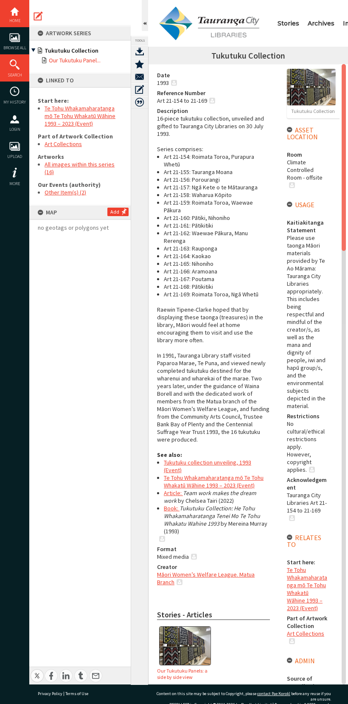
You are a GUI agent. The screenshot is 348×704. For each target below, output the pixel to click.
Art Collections (63, 144)
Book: (172, 508)
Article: (173, 493)
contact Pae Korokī (273, 693)
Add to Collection (139, 64)
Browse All (14, 48)
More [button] (14, 183)
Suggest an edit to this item (38, 16)
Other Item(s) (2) (65, 192)
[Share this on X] (37, 671)
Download (139, 51)
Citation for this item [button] (139, 102)
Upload (14, 156)
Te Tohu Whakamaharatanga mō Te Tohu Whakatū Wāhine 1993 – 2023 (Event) (80, 115)
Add (114, 211)
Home (14, 20)
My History (14, 102)
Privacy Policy (50, 693)
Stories (288, 23)
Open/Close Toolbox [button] (145, 15)
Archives (321, 23)
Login (14, 129)
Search (15, 75)
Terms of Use (76, 693)
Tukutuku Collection (71, 50)
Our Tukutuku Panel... (75, 60)
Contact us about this (139, 76)
